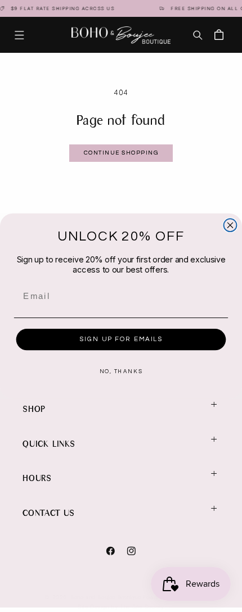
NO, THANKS (121, 372)
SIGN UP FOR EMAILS (120, 339)
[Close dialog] (230, 225)
